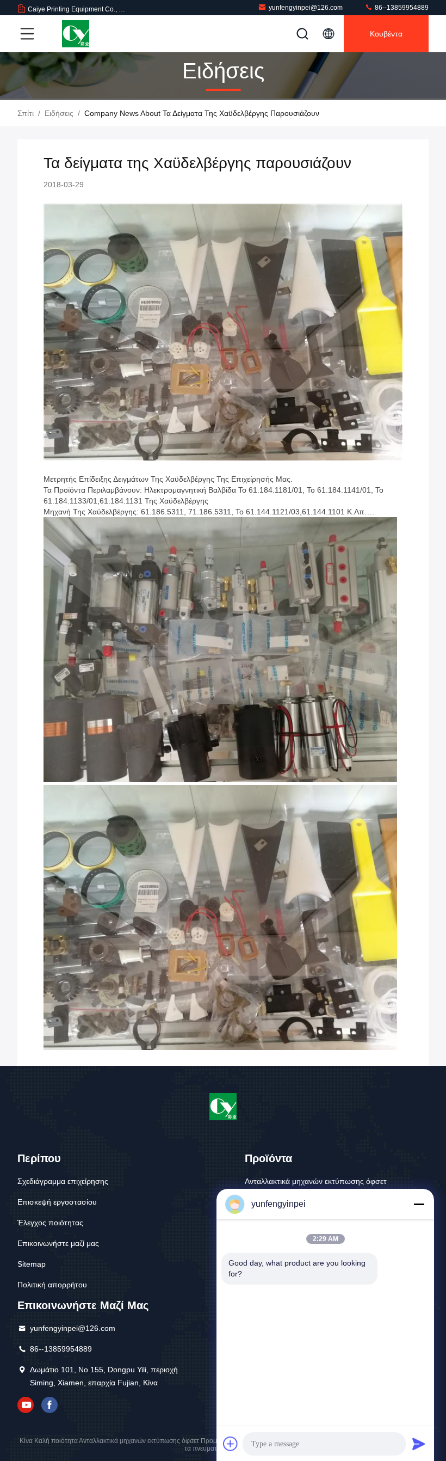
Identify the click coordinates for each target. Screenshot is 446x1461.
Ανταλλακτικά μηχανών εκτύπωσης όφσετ (316, 1181)
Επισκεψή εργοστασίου (57, 1202)
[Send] (419, 1444)
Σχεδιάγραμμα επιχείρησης (62, 1181)
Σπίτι (25, 113)
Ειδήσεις (59, 113)
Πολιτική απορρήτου (52, 1284)
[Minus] (418, 1204)
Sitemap (31, 1264)
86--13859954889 (401, 7)
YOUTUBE (25, 1405)
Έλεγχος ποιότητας (50, 1222)
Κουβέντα (386, 33)
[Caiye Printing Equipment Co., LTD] (75, 33)
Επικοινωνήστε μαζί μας (58, 1243)
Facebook (49, 1405)
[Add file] (230, 1444)
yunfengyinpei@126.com (306, 7)
